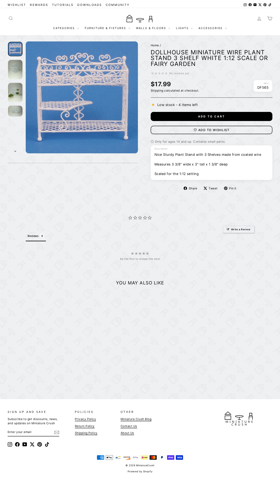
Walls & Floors (151, 28)
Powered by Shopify (140, 471)
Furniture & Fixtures (106, 28)
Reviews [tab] (33, 236)
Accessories (211, 28)
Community (118, 5)
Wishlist (17, 5)
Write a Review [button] (240, 229)
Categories (64, 28)
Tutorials (63, 5)
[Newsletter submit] (56, 432)
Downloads (89, 5)
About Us (127, 433)
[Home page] (140, 18)
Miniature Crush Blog (136, 419)
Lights (183, 28)
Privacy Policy (85, 419)
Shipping (157, 90)
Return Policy (85, 426)
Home (155, 45)
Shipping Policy (86, 433)
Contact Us (129, 426)
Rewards (39, 5)
